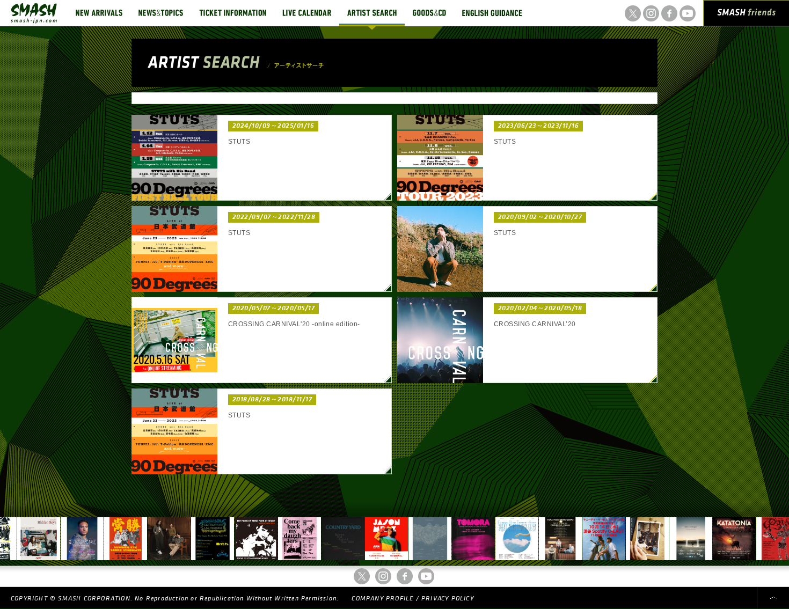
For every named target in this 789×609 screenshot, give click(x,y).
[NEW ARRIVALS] (99, 13)
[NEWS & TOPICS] (160, 13)
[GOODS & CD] (429, 13)
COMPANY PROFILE (382, 599)
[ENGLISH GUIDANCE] (492, 13)
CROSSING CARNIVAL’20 (535, 324)
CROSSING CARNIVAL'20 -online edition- (294, 324)
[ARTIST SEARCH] (372, 13)
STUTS (239, 141)
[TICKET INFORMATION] (232, 13)
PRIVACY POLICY (447, 599)
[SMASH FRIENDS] (746, 15)
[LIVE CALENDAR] (306, 13)
